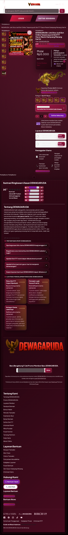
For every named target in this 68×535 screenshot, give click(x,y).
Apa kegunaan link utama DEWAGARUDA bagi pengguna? (26, 245)
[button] (21, 43)
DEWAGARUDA (9, 210)
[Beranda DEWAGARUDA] (34, 4)
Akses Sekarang (46, 127)
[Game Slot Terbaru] (4, 517)
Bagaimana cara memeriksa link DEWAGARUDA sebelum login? (26, 252)
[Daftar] (63, 4)
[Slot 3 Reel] (37, 116)
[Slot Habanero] (13, 517)
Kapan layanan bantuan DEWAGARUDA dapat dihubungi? (26, 272)
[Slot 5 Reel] (45, 116)
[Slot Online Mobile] (17, 517)
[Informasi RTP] (9, 517)
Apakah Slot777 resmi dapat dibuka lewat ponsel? (24, 259)
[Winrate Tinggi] (29, 32)
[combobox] (32, 11)
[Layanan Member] (64, 61)
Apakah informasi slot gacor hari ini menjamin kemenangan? (22, 265)
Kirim (48, 370)
